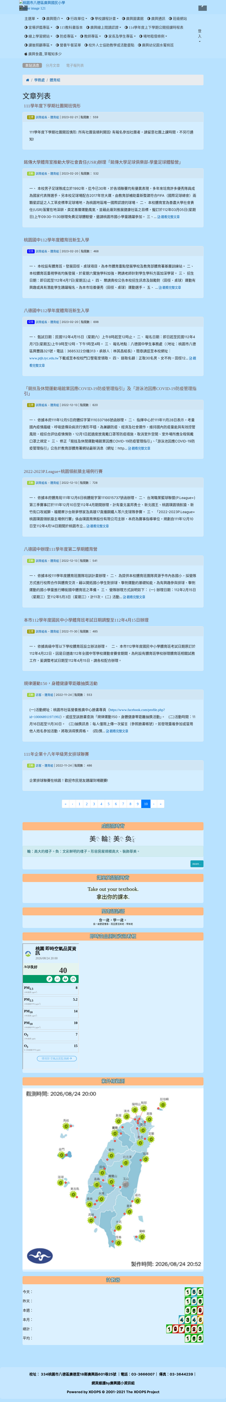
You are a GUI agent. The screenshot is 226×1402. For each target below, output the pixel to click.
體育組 (55, 80)
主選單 (30, 18)
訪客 (38, 694)
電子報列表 (75, 65)
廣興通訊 (157, 18)
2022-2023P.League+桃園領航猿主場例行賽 (63, 471)
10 (147, 804)
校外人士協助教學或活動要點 (111, 45)
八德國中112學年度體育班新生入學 (56, 311)
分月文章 (53, 65)
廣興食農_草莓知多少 (44, 54)
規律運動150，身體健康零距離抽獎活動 (61, 683)
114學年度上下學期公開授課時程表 (155, 27)
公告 (31, 251)
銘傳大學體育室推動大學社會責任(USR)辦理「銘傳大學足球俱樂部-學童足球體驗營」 (103, 162)
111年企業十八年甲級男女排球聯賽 (56, 754)
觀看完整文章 (170, 216)
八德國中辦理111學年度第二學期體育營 (60, 549)
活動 (31, 173)
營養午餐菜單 (70, 45)
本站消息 (32, 65)
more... (197, 863)
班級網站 (179, 18)
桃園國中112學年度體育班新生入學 (56, 240)
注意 (31, 117)
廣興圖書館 (134, 18)
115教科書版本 (71, 27)
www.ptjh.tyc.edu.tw (44, 358)
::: (23, 60)
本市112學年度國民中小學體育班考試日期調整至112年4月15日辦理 (86, 620)
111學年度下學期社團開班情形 (52, 106)
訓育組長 (41, 117)
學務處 (39, 80)
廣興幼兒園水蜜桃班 (157, 45)
